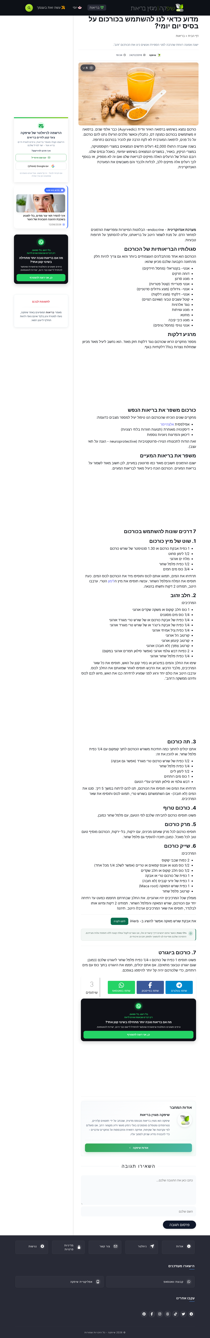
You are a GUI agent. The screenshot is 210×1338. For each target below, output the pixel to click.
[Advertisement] (138, 198)
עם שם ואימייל (39, 157)
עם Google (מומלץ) (38, 166)
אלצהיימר (167, 424)
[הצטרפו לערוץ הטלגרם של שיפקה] (191, 1314)
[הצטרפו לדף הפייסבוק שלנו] (152, 1314)
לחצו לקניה (119, 921)
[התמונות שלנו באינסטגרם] (160, 1314)
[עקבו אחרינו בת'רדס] (167, 1314)
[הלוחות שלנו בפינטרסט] (144, 1314)
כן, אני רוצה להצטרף (138, 1034)
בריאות (50, 312)
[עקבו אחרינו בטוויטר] (183, 1314)
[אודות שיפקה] (185, 1120)
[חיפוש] (29, 8)
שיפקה (152, 55)
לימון (111, 581)
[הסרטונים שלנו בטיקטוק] (175, 1314)
